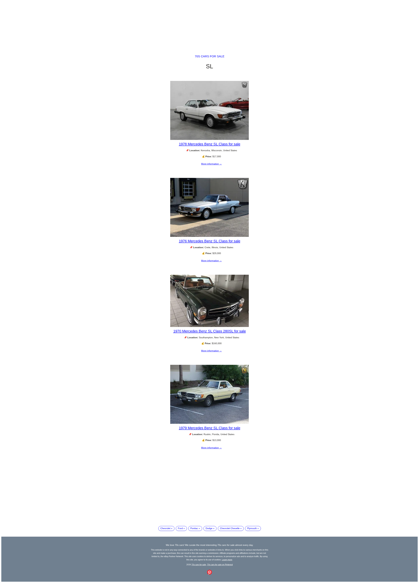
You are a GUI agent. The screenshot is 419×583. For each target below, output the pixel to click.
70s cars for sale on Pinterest (220, 565)
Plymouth (252, 528)
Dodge (209, 528)
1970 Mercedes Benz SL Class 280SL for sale (209, 331)
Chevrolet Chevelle (230, 528)
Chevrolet (165, 528)
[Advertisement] (209, 24)
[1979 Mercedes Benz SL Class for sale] (209, 423)
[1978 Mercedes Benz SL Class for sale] (209, 139)
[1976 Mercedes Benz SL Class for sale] (209, 236)
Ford (180, 528)
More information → (211, 163)
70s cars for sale (209, 56)
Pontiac (194, 528)
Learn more (227, 560)
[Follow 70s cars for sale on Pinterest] (209, 574)
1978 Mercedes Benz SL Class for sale (209, 144)
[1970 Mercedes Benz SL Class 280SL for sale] (209, 326)
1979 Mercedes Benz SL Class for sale (209, 428)
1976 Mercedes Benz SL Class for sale (209, 241)
